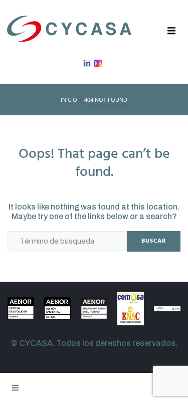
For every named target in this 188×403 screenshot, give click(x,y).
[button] (171, 31)
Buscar (153, 241)
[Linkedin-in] (87, 63)
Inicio (69, 99)
